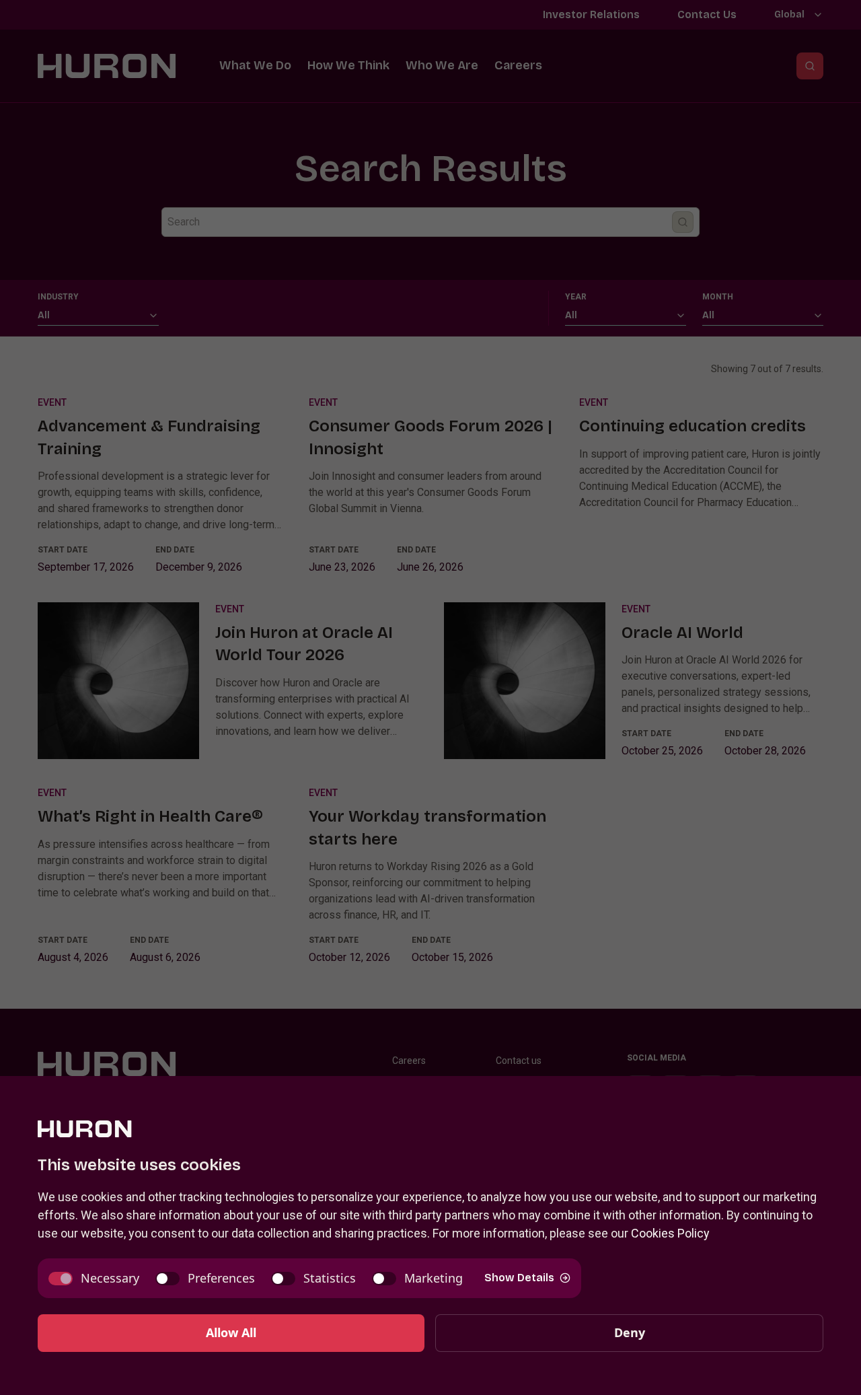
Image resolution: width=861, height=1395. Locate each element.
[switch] (93, 1278)
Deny (629, 1332)
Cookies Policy (670, 1233)
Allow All (231, 1332)
